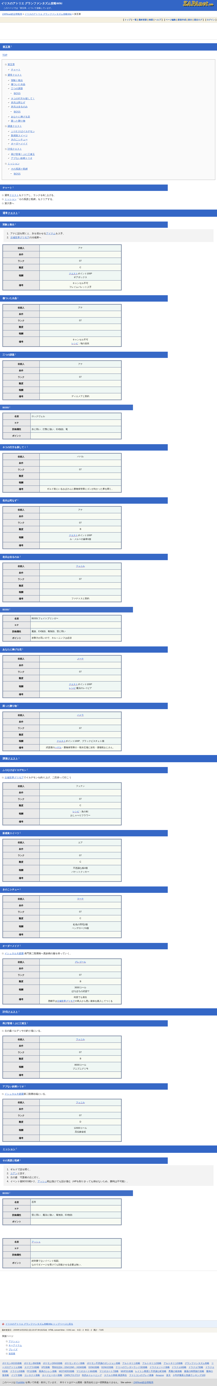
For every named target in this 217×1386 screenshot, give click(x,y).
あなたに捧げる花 (20, 116)
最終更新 (143, 20)
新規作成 (182, 20)
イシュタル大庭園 (14, 953)
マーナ (80, 898)
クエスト (14, 195)
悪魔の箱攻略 (175, 1371)
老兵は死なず (18, 102)
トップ (128, 20)
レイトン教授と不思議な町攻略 (150, 1371)
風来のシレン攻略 (48, 1371)
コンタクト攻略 (32, 1375)
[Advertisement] (108, 31)
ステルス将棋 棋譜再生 (115, 1375)
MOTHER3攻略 (66, 1371)
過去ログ (198, 20)
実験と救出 (17, 80)
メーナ (80, 658)
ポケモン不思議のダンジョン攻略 (103, 1363)
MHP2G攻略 (127, 1371)
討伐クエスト (15, 149)
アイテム (51, 233)
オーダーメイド (19, 143)
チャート (15, 69)
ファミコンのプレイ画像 (141, 1375)
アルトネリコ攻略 (131, 1363)
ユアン (13, 1173)
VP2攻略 (45, 1367)
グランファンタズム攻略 (197, 1363)
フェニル (80, 566)
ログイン (211, 20)
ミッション (14, 163)
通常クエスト (15, 75)
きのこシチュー (19, 139)
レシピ (74, 343)
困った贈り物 (18, 120)
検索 (151, 20)
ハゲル (58, 747)
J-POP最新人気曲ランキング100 (189, 1375)
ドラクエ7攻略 (196, 1367)
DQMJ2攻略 (107, 1367)
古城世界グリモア (19, 237)
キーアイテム (15, 1345)
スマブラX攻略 (31, 1367)
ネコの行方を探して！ (23, 98)
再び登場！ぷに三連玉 (23, 154)
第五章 (6, 46)
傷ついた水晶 (18, 84)
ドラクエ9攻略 (17, 1371)
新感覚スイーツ (19, 135)
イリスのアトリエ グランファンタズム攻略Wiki (31, 3)
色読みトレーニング (92, 1375)
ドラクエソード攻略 (160, 1367)
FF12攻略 (32, 1371)
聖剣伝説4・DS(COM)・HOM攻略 (69, 1367)
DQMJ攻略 (93, 1367)
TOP (4, 55)
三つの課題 (17, 88)
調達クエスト (15, 126)
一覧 (135, 20)
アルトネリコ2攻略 (151, 1363)
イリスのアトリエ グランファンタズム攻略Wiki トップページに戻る (39, 1324)
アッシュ (42, 1181)
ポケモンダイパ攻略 (75, 1363)
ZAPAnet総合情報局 (12, 14)
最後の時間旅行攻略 (194, 1371)
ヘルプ (158, 20)
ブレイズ (13, 1349)
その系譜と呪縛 (19, 168)
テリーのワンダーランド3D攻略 (131, 1367)
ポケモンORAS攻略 (52, 1363)
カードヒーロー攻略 (52, 1375)
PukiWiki (20, 1382)
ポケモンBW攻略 (32, 1363)
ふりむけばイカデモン (23, 131)
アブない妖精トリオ (21, 158)
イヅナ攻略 (16, 1375)
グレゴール (80, 962)
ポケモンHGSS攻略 (12, 1363)
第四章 (12, 1353)
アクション (14, 1341)
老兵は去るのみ (19, 106)
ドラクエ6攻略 (179, 1367)
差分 (190, 20)
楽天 (168, 1375)
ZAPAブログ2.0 (72, 1375)
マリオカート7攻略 (109, 1371)
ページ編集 (171, 20)
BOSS (17, 93)
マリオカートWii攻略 (86, 1371)
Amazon (160, 1375)
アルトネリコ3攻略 (173, 1363)
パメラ (80, 715)
